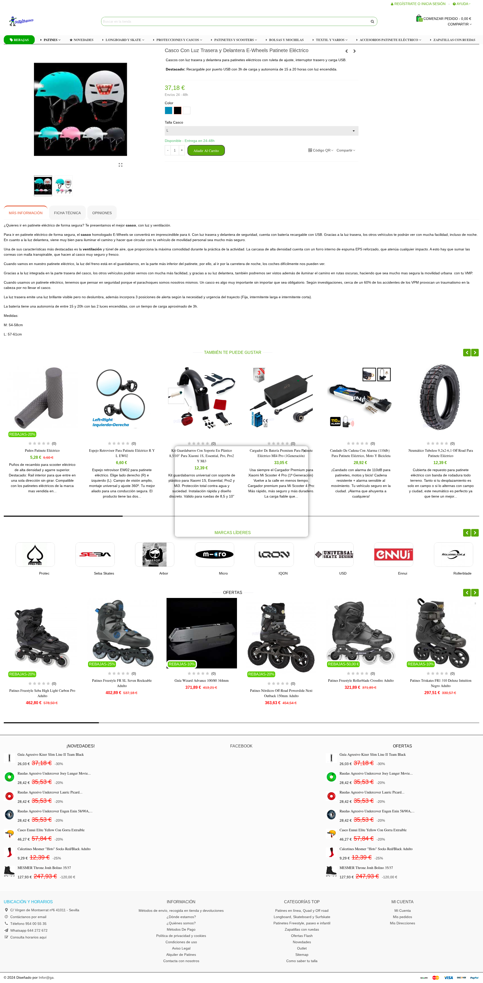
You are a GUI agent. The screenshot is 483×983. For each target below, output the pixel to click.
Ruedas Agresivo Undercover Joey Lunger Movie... (54, 773)
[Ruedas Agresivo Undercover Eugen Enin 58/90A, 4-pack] (9, 814)
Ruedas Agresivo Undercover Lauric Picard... (50, 792)
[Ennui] (381, 554)
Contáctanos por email (28, 917)
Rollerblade (450, 573)
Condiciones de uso (181, 942)
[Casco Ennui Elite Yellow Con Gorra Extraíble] (9, 833)
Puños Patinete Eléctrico (42, 450)
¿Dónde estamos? (181, 917)
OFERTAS (232, 592)
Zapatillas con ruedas (302, 929)
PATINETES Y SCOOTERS (234, 39)
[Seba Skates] (83, 554)
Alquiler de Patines (181, 955)
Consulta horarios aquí (28, 937)
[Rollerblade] (441, 554)
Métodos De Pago (181, 929)
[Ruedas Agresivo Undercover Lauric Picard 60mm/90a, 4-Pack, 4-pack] (9, 795)
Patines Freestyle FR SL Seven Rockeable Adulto (42, 683)
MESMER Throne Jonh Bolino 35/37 (44, 867)
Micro (211, 573)
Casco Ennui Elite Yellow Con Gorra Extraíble (51, 829)
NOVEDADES (83, 39)
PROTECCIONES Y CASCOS (177, 39)
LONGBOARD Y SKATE (123, 39)
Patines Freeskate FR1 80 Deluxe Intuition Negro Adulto (441, 683)
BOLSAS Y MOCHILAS (286, 39)
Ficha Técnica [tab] (67, 213)
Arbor (151, 573)
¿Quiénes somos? (181, 923)
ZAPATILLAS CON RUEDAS (454, 39)
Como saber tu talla (301, 961)
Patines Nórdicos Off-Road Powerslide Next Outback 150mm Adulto (202, 693)
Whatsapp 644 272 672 (29, 930)
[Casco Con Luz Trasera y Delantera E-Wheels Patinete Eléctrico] (121, 165)
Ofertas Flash (302, 936)
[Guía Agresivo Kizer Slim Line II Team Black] (9, 758)
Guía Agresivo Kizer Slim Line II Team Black (51, 754)
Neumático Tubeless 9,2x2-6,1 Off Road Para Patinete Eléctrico (441, 453)
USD (331, 573)
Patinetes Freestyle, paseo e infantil (301, 923)
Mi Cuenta (402, 911)
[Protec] (23, 554)
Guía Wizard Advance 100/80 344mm (122, 680)
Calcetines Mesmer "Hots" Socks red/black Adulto (54, 848)
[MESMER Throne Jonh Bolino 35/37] (9, 871)
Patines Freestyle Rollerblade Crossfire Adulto (281, 680)
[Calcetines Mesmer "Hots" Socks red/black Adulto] (9, 852)
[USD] (322, 554)
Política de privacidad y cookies (181, 936)
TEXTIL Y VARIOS (330, 39)
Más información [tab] (26, 213)
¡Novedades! (80, 746)
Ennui (390, 573)
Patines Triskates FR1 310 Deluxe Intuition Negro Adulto (361, 683)
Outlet (302, 948)
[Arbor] (143, 554)
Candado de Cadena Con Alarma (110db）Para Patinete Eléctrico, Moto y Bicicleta (361, 453)
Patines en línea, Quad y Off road (302, 911)
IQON (271, 573)
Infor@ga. (47, 977)
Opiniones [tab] (102, 213)
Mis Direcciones (402, 923)
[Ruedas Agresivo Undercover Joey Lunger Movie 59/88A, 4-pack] (9, 777)
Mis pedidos (402, 917)
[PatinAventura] (36, 21)
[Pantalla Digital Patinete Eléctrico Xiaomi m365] (354, 51)
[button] (467, 352)
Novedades (302, 942)
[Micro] (202, 554)
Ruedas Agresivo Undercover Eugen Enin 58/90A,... (55, 811)
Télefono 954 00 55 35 (28, 924)
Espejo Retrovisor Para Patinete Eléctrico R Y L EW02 (122, 453)
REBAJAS (21, 39)
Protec (32, 573)
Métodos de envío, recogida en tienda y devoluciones (181, 911)
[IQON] (262, 554)
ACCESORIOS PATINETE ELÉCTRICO (389, 39)
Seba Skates (92, 573)
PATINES (50, 39)
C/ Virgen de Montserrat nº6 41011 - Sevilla (44, 910)
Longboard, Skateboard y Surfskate (302, 917)
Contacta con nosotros (181, 961)
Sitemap (301, 955)
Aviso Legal (181, 948)
